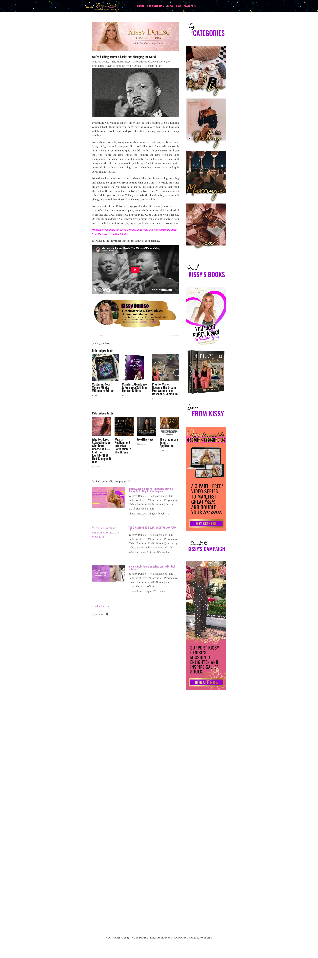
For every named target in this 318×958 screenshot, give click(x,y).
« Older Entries (100, 606)
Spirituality (145, 547)
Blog (170, 6)
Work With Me (154, 6)
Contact (188, 6)
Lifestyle (133, 547)
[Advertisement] (206, 798)
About (140, 6)
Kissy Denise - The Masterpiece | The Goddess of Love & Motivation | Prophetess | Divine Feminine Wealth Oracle (153, 500)
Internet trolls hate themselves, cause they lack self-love (151, 567)
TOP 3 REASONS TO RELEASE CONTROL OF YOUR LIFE (152, 529)
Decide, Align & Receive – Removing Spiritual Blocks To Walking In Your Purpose (150, 490)
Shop (178, 6)
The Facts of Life (152, 65)
